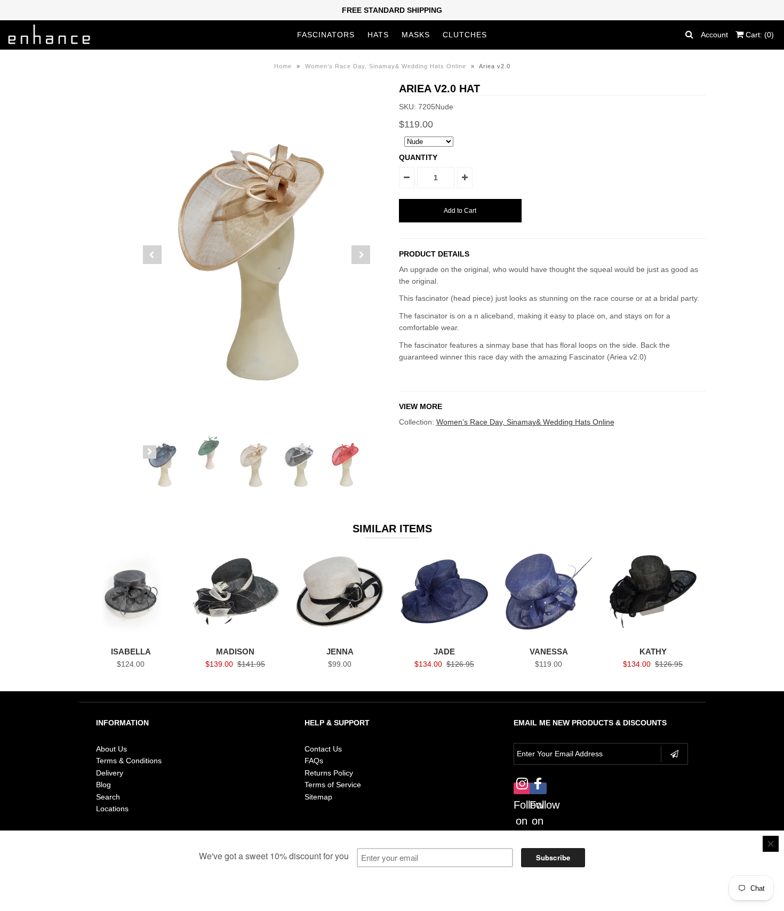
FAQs (314, 760)
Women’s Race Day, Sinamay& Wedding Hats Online (385, 66)
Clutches (465, 34)
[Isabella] (131, 634)
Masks (416, 34)
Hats (378, 34)
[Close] (771, 844)
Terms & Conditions (129, 760)
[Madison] (235, 634)
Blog (103, 784)
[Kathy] (653, 634)
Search (108, 797)
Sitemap (318, 797)
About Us (111, 749)
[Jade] (444, 634)
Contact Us (323, 749)
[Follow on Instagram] (522, 783)
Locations (112, 808)
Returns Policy (329, 773)
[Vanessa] (548, 634)
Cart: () (758, 34)
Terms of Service (333, 784)
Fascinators (326, 34)
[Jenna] (339, 634)
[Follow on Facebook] (538, 783)
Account (714, 34)
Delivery (109, 773)
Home (283, 66)
